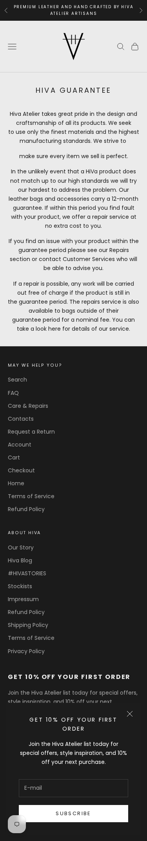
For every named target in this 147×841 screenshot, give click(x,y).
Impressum (23, 599)
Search (17, 380)
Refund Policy (26, 509)
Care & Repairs (28, 406)
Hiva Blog (20, 560)
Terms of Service (31, 496)
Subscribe (73, 813)
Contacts (21, 419)
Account (19, 444)
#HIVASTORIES (27, 573)
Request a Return (31, 432)
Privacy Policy (26, 651)
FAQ (13, 393)
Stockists (20, 586)
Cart (14, 457)
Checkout (21, 470)
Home (16, 483)
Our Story (21, 547)
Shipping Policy (28, 625)
